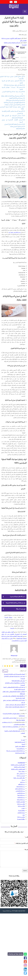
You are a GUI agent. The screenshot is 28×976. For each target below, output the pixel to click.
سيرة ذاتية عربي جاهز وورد (15, 232)
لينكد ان (23, 808)
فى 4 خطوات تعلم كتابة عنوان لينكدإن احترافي (15, 707)
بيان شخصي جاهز (21, 773)
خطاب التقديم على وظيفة (19, 778)
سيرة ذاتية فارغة (21, 797)
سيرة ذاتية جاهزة (21, 795)
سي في (23, 780)
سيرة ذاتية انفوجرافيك (20, 789)
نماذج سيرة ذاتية (21, 817)
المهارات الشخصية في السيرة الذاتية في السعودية (14, 674)
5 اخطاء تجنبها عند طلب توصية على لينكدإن (15, 705)
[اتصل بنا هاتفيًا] (11, 2)
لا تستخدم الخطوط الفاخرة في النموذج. (13, 124)
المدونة (23, 744)
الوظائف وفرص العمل (20, 746)
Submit (25, 871)
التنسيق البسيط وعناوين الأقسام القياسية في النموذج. (12, 112)
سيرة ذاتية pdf (21, 784)
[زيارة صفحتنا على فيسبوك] (25, 959)
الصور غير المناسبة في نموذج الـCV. (14, 100)
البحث (4, 12)
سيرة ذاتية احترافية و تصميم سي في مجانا (15, 751)
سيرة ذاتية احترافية (21, 787)
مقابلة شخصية (21, 810)
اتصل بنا (23, 740)
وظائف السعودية (21, 819)
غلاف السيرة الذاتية (21, 802)
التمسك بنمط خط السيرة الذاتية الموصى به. (12, 93)
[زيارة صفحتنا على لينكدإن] (25, 970)
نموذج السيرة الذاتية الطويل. (16, 98)
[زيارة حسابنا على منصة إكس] (25, 974)
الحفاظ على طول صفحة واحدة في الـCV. (13, 85)
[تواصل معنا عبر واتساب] (15, 2)
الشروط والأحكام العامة (20, 742)
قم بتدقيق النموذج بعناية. (16, 126)
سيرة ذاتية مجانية (21, 800)
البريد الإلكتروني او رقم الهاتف (21, 843)
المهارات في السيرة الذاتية (19, 767)
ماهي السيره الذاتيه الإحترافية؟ (18, 681)
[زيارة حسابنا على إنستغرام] (25, 967)
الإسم (26, 837)
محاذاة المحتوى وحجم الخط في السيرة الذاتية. (12, 82)
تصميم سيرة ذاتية (21, 776)
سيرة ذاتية (22, 782)
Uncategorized (21, 763)
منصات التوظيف (21, 813)
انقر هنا (12, 628)
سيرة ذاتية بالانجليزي (20, 791)
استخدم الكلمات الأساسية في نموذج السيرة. (12, 121)
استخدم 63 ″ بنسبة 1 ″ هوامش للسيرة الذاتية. (12, 88)
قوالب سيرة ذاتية (21, 804)
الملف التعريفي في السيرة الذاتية (18, 765)
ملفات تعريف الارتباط (20, 753)
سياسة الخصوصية (21, 749)
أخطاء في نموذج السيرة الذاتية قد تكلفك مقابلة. (12, 96)
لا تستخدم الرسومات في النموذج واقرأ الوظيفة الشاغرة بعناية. (12, 117)
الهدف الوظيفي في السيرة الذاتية (18, 769)
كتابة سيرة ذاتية (21, 806)
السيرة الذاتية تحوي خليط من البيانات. (13, 105)
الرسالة (26, 849)
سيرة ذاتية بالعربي (21, 793)
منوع (24, 815)
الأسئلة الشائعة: (20, 129)
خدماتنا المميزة (8, 617)
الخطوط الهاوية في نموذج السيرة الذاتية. (13, 102)
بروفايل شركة (22, 771)
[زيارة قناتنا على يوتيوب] (25, 963)
